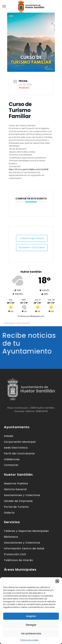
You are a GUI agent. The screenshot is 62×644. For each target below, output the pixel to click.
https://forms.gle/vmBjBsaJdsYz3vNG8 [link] (28, 169)
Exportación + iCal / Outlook (32, 247)
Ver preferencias (31, 633)
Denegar (31, 624)
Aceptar (31, 616)
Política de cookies (29, 640)
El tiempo (22, 316)
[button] (57, 581)
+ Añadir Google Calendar (32, 238)
